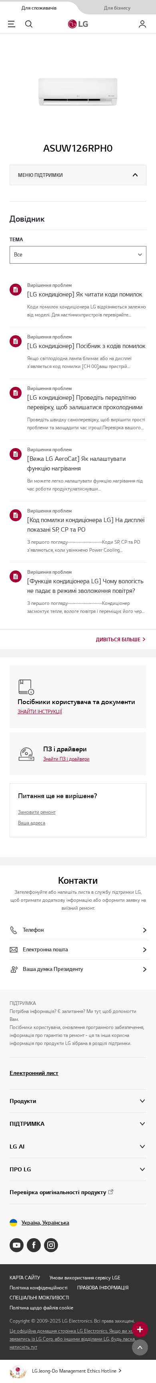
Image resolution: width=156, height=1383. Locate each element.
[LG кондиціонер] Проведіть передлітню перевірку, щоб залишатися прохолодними (84, 402)
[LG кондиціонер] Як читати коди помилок (84, 294)
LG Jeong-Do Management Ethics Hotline (74, 1370)
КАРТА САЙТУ (25, 1277)
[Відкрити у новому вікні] (17, 1245)
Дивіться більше (118, 639)
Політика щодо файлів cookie (41, 1307)
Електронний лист (34, 1073)
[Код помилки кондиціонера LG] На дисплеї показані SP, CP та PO (85, 525)
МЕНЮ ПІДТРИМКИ (40, 175)
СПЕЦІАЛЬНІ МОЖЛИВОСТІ (39, 1297)
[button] (78, 1124)
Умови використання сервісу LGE (85, 1277)
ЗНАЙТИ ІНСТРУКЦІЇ (40, 711)
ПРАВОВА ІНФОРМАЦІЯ (102, 1287)
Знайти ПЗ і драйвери (66, 758)
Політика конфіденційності (39, 1287)
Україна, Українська (45, 1223)
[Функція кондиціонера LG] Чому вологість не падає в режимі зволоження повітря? (85, 586)
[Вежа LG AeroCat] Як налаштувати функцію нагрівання (76, 463)
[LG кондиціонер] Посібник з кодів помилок (86, 346)
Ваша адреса (31, 822)
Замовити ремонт (37, 812)
